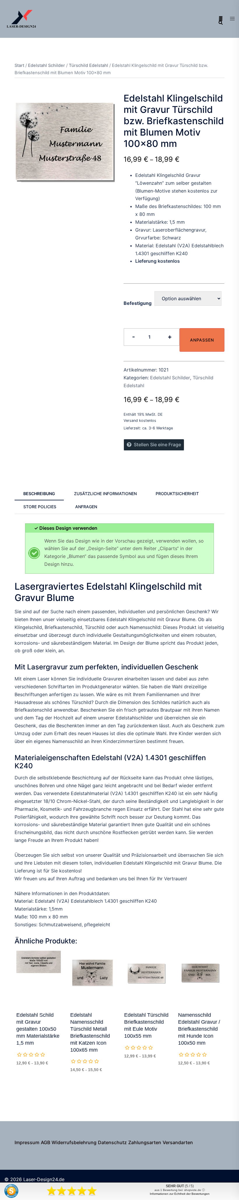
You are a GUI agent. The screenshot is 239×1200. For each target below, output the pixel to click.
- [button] (133, 336)
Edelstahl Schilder (46, 65)
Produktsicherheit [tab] (177, 493)
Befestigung (138, 303)
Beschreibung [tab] (39, 493)
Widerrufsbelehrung (74, 1142)
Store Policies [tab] (39, 506)
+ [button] (170, 336)
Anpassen (202, 339)
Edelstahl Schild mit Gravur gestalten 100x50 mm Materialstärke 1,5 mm (37, 1029)
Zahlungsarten (144, 1142)
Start (19, 65)
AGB (45, 1142)
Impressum (27, 1142)
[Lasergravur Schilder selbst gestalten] (21, 18)
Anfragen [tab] (86, 506)
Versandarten (178, 1142)
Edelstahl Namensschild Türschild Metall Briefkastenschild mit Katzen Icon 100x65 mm (90, 1032)
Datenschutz (112, 1142)
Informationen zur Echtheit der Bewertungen (180, 1193)
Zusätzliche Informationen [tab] (105, 493)
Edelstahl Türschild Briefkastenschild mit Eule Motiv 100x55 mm (146, 1025)
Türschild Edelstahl (88, 65)
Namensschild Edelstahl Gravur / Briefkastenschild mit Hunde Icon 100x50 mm (199, 1029)
